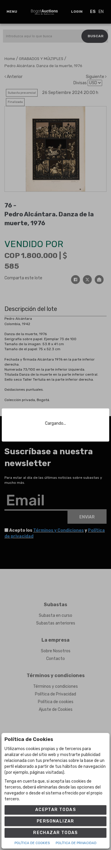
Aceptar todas (55, 809)
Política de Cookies (32, 843)
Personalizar (55, 821)
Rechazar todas (55, 832)
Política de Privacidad (76, 843)
